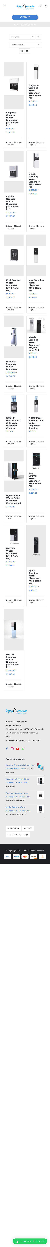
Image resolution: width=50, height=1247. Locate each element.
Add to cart (10, 517)
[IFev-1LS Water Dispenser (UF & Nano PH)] (14, 534)
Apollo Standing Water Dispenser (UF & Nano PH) (35, 577)
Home (16, 25)
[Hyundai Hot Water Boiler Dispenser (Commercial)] (14, 471)
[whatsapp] (23, 748)
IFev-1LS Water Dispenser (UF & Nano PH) (12, 553)
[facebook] (7, 748)
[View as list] (27, 51)
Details (19, 142)
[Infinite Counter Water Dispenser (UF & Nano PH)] (14, 172)
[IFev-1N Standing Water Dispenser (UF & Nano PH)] (14, 629)
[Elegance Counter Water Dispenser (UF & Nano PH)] (14, 85)
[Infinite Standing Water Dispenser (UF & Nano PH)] (36, 160)
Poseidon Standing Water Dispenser (11, 365)
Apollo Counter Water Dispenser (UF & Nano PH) (35, 479)
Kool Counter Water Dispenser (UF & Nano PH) (13, 285)
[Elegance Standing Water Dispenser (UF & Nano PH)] (36, 71)
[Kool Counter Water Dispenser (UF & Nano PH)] (14, 255)
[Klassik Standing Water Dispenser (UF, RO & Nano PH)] (36, 324)
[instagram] (12, 748)
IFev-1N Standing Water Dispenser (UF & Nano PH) (12, 660)
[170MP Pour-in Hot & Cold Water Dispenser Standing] (36, 404)
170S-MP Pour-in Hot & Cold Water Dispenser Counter (13, 423)
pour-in (28, 828)
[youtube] (17, 748)
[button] (30, 1241)
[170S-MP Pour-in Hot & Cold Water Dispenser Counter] (14, 404)
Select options (11, 143)
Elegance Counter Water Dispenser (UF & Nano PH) (12, 119)
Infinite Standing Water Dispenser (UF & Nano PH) (35, 180)
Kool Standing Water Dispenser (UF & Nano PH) (36, 285)
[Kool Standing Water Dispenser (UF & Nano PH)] (36, 255)
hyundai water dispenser (18, 835)
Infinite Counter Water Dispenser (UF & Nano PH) (12, 202)
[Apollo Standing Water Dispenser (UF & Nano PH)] (36, 546)
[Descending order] (38, 37)
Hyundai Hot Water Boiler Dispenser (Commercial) (13, 499)
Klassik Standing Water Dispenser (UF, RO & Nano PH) (34, 343)
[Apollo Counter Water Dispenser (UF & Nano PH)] (36, 459)
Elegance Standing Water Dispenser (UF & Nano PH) (35, 91)
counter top (13, 828)
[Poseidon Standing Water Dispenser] (14, 337)
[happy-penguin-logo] (25, 4)
